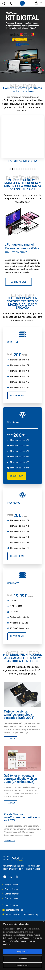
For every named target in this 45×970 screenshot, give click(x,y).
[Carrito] (36, 3)
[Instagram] (16, 876)
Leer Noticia (9, 840)
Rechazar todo (22, 965)
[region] (22, 945)
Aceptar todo (22, 951)
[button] (41, 3)
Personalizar (23, 958)
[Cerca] (43, 921)
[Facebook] (4, 876)
